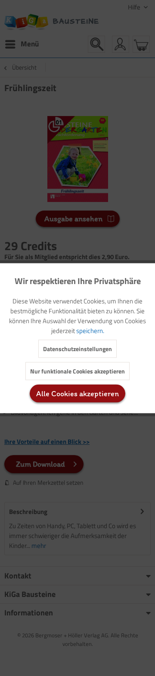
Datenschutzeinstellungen (77, 348)
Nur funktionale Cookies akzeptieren (77, 370)
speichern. (90, 330)
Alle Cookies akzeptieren (77, 393)
